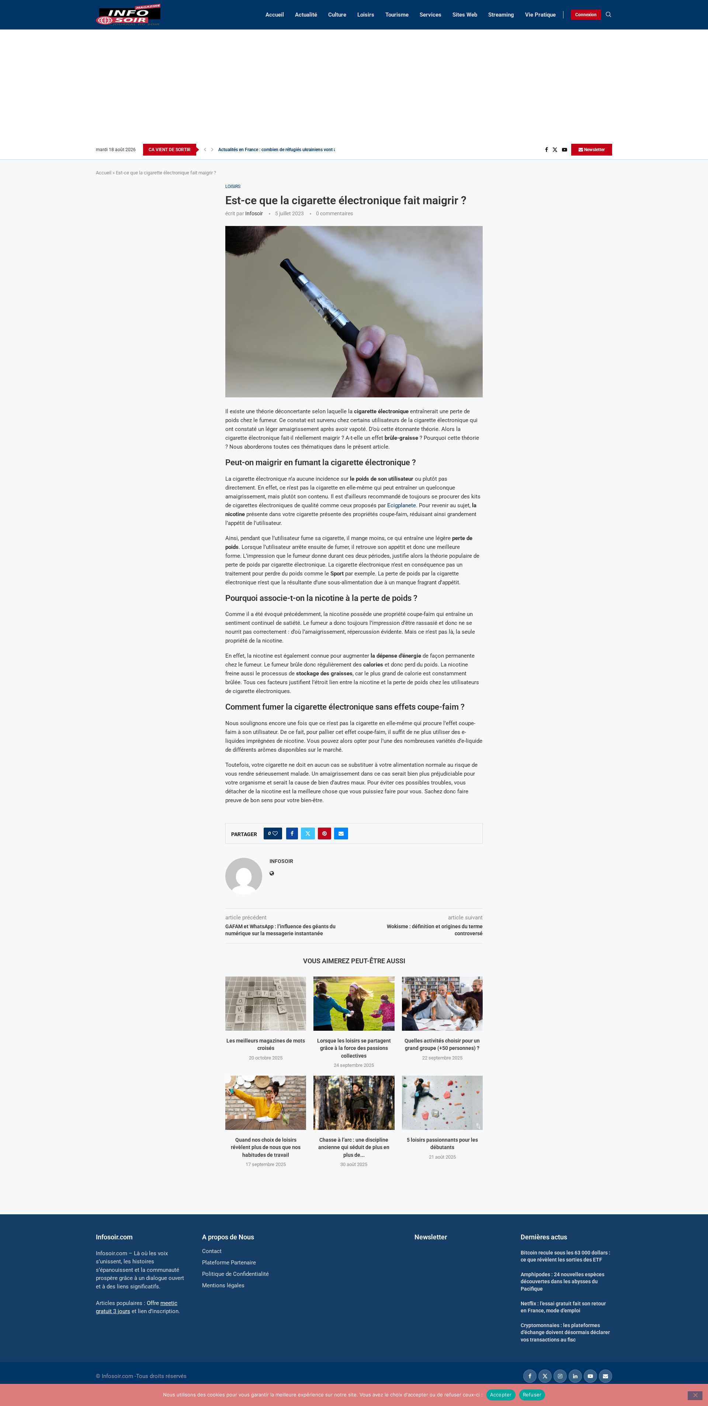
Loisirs (365, 14)
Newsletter (594, 149)
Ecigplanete (401, 505)
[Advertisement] (354, 88)
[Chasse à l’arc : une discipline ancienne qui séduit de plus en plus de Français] (353, 1103)
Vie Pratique (540, 14)
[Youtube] (565, 150)
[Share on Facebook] (292, 833)
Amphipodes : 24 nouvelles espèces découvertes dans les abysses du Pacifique (562, 1281)
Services (430, 14)
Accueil (275, 14)
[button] (205, 150)
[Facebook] (546, 150)
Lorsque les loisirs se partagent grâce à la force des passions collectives (354, 1048)
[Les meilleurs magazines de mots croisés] (265, 1003)
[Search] (608, 15)
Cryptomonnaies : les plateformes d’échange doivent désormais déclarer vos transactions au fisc (565, 1332)
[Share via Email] (341, 833)
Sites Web (464, 14)
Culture (337, 14)
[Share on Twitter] (308, 833)
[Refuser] (695, 1395)
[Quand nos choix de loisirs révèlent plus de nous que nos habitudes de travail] (265, 1103)
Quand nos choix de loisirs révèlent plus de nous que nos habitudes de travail (266, 1147)
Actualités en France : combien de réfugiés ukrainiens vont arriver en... (286, 149)
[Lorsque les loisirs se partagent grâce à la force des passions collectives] (353, 1003)
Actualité (306, 14)
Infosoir (254, 213)
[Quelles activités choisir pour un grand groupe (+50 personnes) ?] (442, 1003)
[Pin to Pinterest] (324, 833)
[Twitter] (555, 150)
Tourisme (397, 14)
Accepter (501, 1395)
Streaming (501, 14)
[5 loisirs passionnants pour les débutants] (442, 1103)
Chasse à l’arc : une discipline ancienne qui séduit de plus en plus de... (353, 1147)
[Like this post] (275, 833)
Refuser (532, 1395)
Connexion (586, 14)
